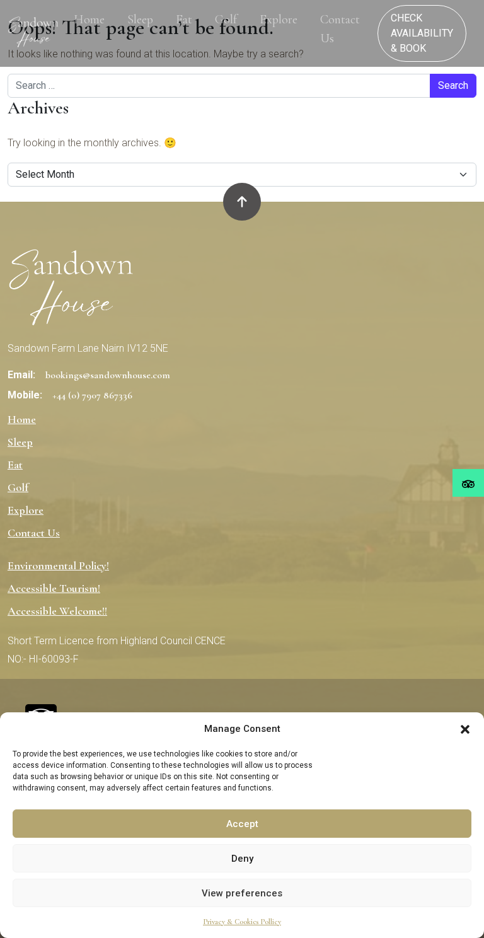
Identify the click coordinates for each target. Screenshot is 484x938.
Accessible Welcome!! (57, 611)
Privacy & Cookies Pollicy (242, 921)
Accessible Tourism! (54, 588)
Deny (242, 858)
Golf (226, 19)
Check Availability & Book (422, 33)
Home (89, 19)
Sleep (140, 19)
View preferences (242, 893)
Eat (184, 19)
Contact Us (340, 29)
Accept (242, 824)
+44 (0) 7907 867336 (92, 395)
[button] (465, 728)
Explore (278, 19)
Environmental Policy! (58, 565)
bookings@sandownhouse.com (107, 375)
